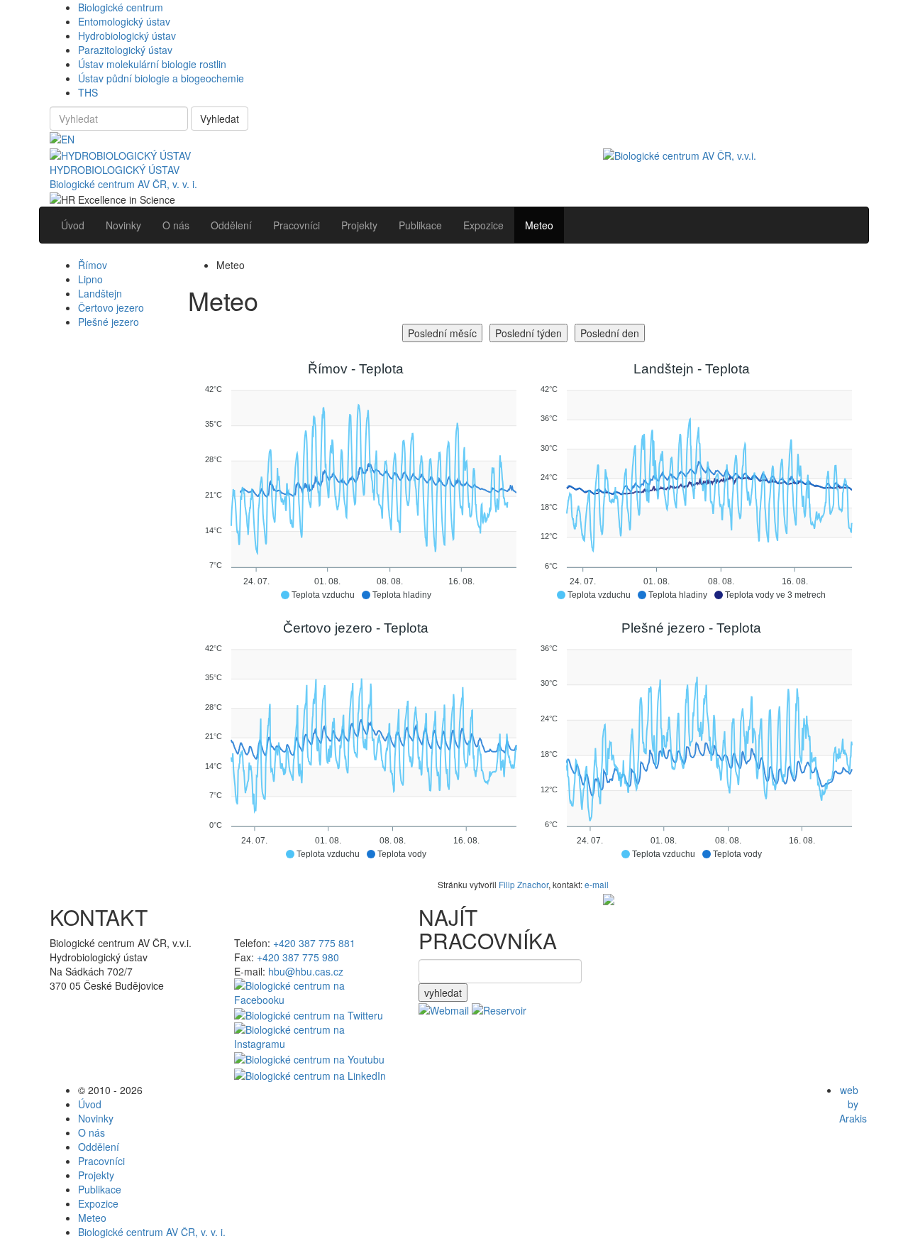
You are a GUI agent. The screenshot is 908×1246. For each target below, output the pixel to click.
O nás (91, 1132)
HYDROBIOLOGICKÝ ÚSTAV (114, 170)
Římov (92, 265)
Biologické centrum (120, 7)
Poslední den (609, 333)
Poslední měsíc (442, 333)
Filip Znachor (523, 884)
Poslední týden (528, 333)
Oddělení (98, 1147)
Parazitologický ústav (125, 50)
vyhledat (443, 992)
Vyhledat (219, 118)
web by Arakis (853, 1104)
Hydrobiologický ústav (127, 35)
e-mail (597, 884)
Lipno (90, 279)
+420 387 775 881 (314, 943)
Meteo (92, 1218)
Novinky (96, 1118)
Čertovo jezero (111, 307)
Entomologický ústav (124, 21)
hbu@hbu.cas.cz (305, 971)
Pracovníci (101, 1161)
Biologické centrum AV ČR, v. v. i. (123, 184)
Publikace (99, 1189)
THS (88, 92)
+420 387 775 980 (298, 957)
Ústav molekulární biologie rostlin (152, 64)
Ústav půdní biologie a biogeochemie (161, 78)
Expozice (98, 1203)
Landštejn (100, 293)
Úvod (89, 1104)
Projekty (96, 1175)
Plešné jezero (108, 322)
